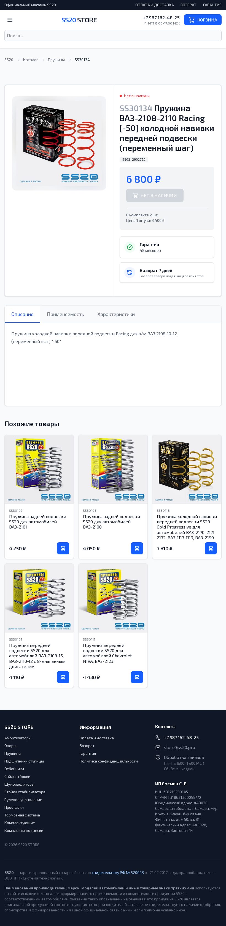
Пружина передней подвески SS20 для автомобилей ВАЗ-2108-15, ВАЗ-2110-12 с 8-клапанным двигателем (37, 655)
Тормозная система (22, 815)
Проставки (14, 807)
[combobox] (113, 35)
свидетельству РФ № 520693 (118, 872)
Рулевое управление (23, 799)
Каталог (30, 59)
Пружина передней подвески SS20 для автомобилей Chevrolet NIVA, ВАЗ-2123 (107, 653)
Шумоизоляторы (19, 784)
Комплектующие (19, 822)
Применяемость (65, 314)
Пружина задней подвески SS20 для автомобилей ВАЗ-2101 (37, 521)
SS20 (79, 20)
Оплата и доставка (154, 4)
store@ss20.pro (179, 747)
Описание (22, 314)
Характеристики (116, 314)
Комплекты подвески (23, 830)
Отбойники (14, 768)
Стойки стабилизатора (24, 791)
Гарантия (212, 4)
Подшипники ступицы (24, 761)
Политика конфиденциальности (109, 761)
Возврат (189, 4)
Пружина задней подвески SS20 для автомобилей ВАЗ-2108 (111, 521)
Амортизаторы (17, 738)
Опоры (10, 745)
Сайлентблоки (17, 776)
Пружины (56, 59)
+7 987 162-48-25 (161, 17)
